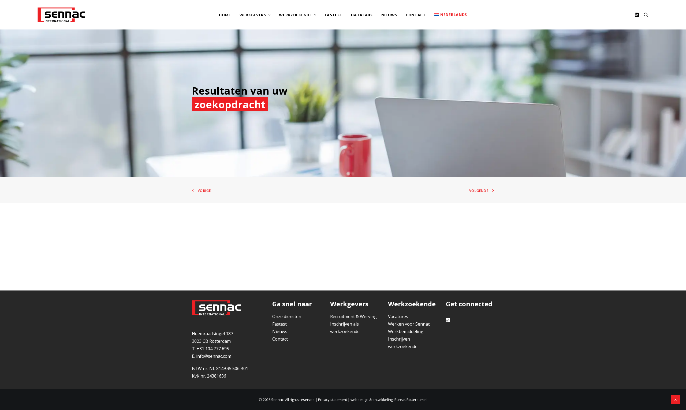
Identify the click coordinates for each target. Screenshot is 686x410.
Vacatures (398, 316)
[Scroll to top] (675, 399)
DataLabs (362, 14)
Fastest (333, 14)
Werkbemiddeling (405, 331)
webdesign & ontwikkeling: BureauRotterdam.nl (389, 399)
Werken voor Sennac (409, 324)
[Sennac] (61, 14)
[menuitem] (225, 15)
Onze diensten (286, 316)
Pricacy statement (332, 399)
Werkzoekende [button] (295, 14)
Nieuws (389, 14)
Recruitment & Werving (353, 316)
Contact (416, 14)
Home (225, 14)
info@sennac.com (213, 356)
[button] (637, 14)
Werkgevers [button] (253, 14)
